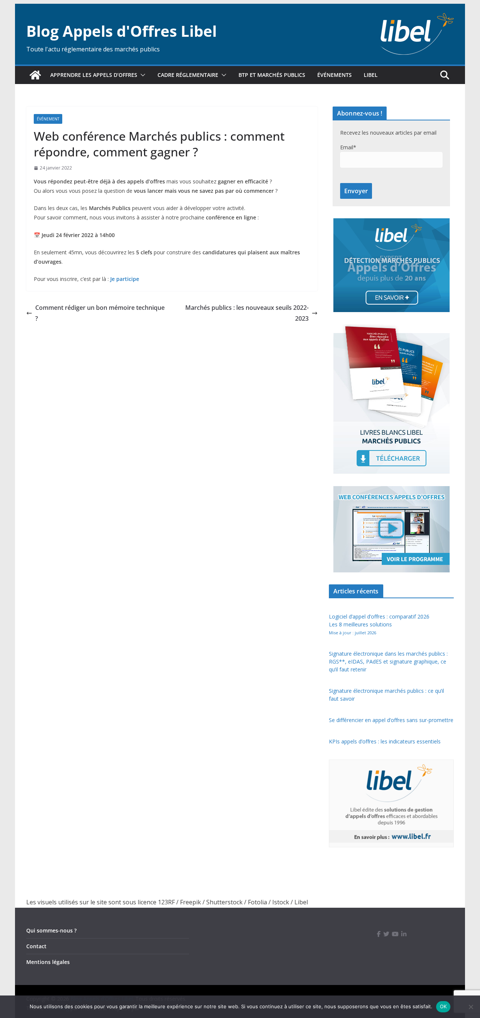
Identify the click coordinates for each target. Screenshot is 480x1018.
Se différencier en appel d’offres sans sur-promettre (391, 720)
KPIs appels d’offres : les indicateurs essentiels (385, 741)
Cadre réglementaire (188, 74)
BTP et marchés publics (271, 74)
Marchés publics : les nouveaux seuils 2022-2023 (247, 313)
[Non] (470, 1006)
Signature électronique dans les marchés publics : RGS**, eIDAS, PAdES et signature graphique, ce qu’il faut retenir (388, 661)
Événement (48, 119)
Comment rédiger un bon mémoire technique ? (100, 313)
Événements (334, 74)
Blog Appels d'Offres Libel (121, 31)
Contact (36, 946)
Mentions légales (48, 961)
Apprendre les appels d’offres (93, 74)
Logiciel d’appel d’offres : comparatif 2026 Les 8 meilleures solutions (379, 624)
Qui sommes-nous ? (51, 930)
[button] (141, 75)
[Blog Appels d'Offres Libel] (35, 75)
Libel (371, 74)
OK (443, 1006)
